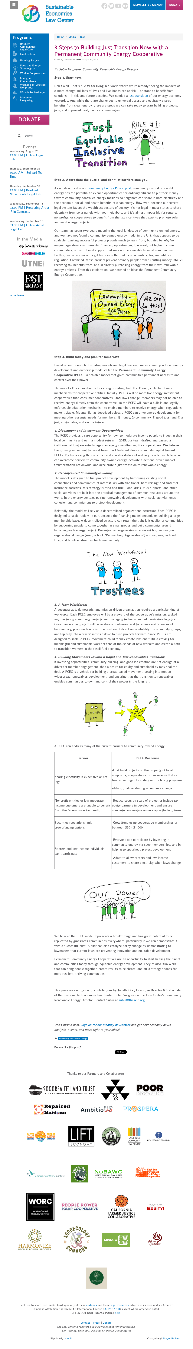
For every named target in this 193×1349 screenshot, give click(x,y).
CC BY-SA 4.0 (112, 1309)
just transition (138, 96)
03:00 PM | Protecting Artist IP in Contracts (29, 210)
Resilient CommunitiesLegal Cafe (28, 47)
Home (60, 37)
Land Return (27, 54)
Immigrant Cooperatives (28, 80)
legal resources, (120, 1305)
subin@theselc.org (132, 1000)
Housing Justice (29, 60)
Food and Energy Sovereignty (30, 67)
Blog (82, 37)
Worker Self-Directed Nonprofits (33, 86)
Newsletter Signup (147, 5)
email (68, 1338)
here (117, 1313)
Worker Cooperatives (33, 73)
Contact (85, 1322)
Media (72, 37)
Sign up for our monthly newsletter (105, 1025)
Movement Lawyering (26, 99)
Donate (174, 5)
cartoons (91, 1305)
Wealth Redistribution (33, 92)
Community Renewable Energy (73, 1038)
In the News (17, 295)
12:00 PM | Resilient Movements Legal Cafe (26, 192)
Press (96, 1322)
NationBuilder (171, 1338)
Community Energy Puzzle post (109, 188)
